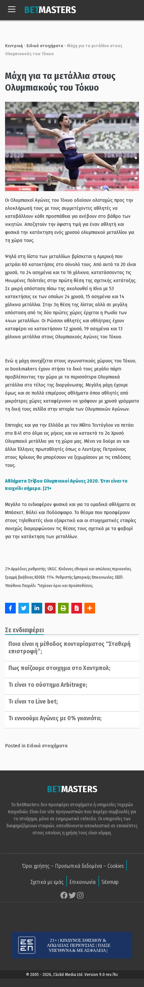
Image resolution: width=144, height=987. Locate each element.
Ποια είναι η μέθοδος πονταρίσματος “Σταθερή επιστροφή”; (69, 647)
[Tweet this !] (23, 608)
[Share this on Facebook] (10, 608)
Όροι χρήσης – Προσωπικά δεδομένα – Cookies (73, 866)
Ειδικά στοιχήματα (44, 45)
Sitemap (110, 882)
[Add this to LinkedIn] (36, 608)
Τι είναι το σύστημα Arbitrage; (47, 684)
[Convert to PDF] (76, 608)
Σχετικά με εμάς (47, 882)
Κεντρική (14, 45)
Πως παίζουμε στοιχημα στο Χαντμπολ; (59, 668)
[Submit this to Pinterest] (50, 608)
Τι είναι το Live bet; (33, 701)
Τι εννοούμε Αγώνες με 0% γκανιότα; (54, 718)
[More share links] (89, 608)
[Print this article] (63, 608)
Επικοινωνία (82, 882)
